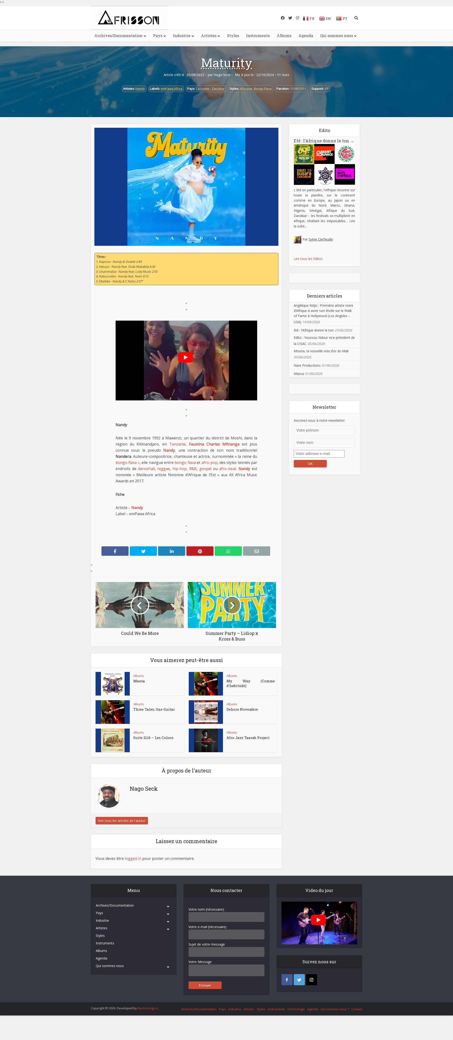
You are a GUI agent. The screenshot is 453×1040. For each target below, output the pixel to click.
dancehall (146, 468)
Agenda (305, 35)
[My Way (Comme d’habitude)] (206, 684)
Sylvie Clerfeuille (321, 239)
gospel (205, 468)
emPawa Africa (171, 88)
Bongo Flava (263, 88)
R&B (193, 468)
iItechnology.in (148, 1008)
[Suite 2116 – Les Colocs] (113, 740)
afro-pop (209, 462)
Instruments (258, 35)
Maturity (226, 63)
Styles (233, 35)
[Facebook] (287, 979)
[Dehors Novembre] (206, 712)
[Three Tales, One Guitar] (113, 712)
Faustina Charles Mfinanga (214, 444)
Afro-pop (246, 88)
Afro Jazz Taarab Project (247, 737)
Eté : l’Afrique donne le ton (324, 141)
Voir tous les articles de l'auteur (122, 820)
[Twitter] (299, 979)
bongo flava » (128, 462)
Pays (157, 35)
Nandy (140, 88)
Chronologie (296, 1009)
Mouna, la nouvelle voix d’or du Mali (321, 351)
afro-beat (227, 468)
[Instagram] (311, 979)
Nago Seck (222, 75)
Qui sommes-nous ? (335, 1009)
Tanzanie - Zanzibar (210, 88)
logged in (133, 858)
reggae (163, 468)
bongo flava (185, 462)
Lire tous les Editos (308, 258)
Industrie (181, 35)
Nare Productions (307, 365)
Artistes (208, 35)
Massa (139, 681)
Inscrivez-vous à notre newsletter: (319, 420)
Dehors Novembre (242, 709)
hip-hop (179, 468)
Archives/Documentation (118, 35)
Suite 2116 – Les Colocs (153, 737)
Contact (356, 1009)
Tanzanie (177, 444)
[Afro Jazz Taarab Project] (206, 740)
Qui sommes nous (336, 35)
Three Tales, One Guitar (154, 709)
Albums (284, 35)
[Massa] (113, 684)
